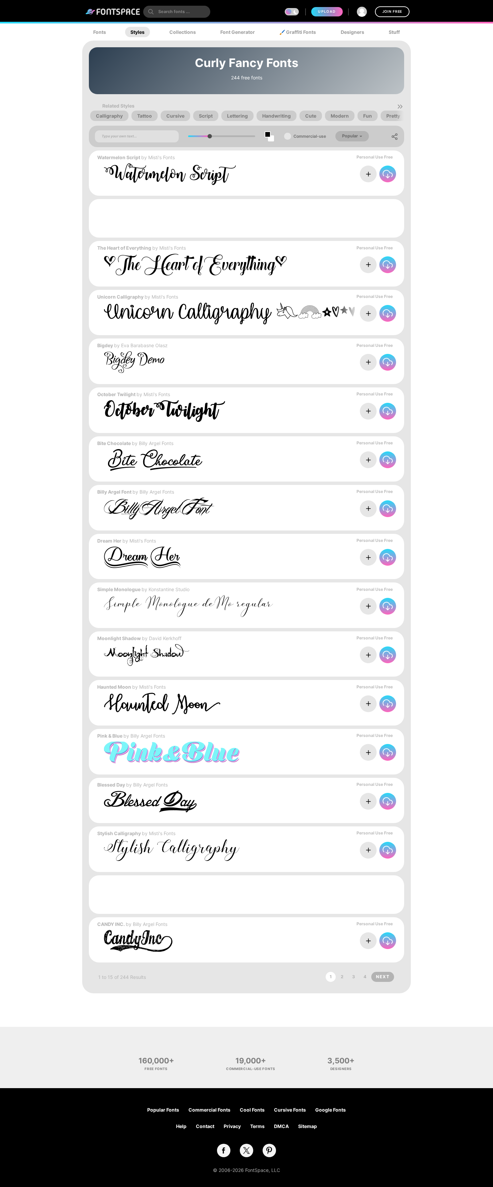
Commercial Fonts (209, 1110)
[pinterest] (269, 1150)
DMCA (281, 1126)
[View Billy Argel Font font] (159, 508)
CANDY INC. (111, 924)
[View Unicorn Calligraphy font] (229, 313)
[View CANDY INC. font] (138, 941)
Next (382, 976)
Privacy (232, 1126)
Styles (137, 32)
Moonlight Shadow (119, 638)
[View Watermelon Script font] (170, 174)
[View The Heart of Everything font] (195, 264)
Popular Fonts (163, 1110)
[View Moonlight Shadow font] (146, 655)
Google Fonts (330, 1110)
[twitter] (246, 1150)
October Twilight (116, 394)
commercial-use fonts (250, 1069)
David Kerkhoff (165, 638)
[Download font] (387, 174)
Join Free (392, 11)
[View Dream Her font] (142, 557)
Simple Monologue (119, 589)
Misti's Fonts (161, 157)
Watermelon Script (118, 157)
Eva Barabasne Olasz (144, 345)
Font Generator (237, 32)
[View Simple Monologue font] (188, 606)
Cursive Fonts (290, 1110)
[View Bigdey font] (134, 362)
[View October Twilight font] (164, 411)
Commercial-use (309, 136)
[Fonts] (113, 12)
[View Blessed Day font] (150, 801)
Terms (257, 1126)
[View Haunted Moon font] (162, 703)
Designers (352, 32)
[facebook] (223, 1150)
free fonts (156, 1069)
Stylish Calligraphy (119, 833)
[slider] (210, 136)
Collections (182, 32)
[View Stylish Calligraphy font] (171, 850)
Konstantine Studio (169, 589)
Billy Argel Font (114, 492)
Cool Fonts (252, 1110)
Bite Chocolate (114, 443)
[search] (176, 12)
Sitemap (307, 1126)
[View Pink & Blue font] (172, 752)
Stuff (394, 32)
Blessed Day (111, 785)
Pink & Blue (109, 736)
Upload (327, 11)
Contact (205, 1126)
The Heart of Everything (124, 248)
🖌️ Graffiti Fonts (297, 32)
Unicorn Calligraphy (120, 297)
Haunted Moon (114, 687)
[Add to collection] (368, 174)
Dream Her (109, 541)
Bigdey (105, 345)
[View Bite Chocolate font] (153, 460)
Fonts (99, 32)
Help (181, 1126)
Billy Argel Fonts (156, 443)
